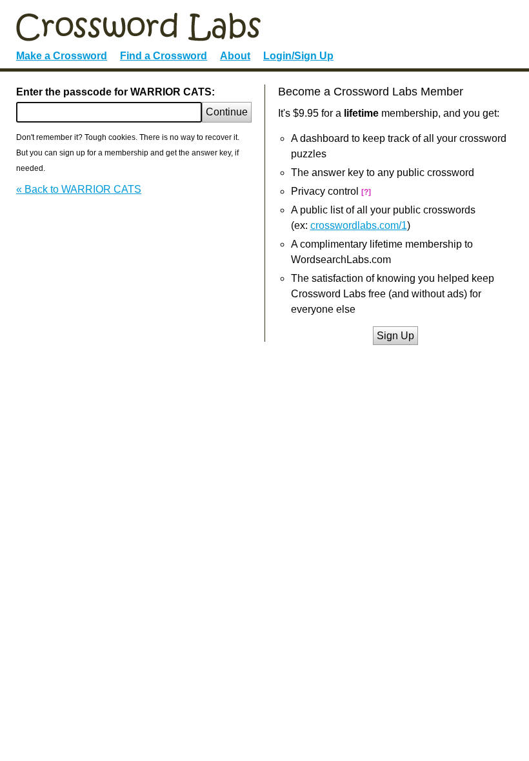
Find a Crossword (163, 55)
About (235, 55)
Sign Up (395, 335)
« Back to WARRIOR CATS (78, 189)
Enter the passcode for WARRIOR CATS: (115, 91)
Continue (227, 111)
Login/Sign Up (298, 55)
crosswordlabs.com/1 (358, 225)
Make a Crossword (61, 55)
